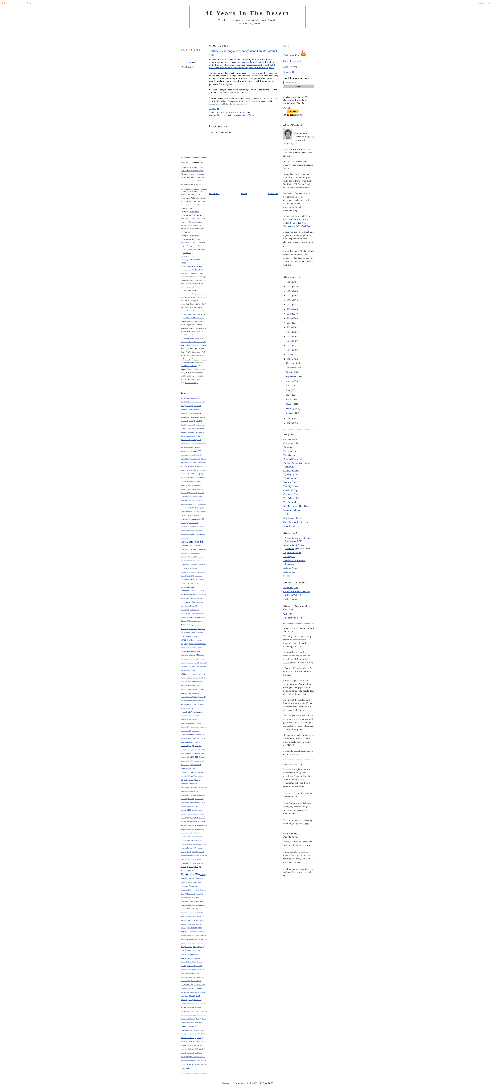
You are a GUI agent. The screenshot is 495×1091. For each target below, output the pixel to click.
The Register (289, 556)
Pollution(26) (184, 878)
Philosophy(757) (186, 863)
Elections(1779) (187, 594)
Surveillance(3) (198, 1000)
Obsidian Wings (290, 490)
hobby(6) (196, 697)
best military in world (189, 366)
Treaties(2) (202, 1030)
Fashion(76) (196, 636)
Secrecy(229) (185, 962)
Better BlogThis (290, 587)
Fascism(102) (188, 636)
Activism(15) (189, 406)
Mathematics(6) (194, 791)
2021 (289, 304)
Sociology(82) (191, 977)
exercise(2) (196, 625)
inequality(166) (185, 719)
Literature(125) (200, 776)
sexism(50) (199, 966)
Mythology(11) (201, 817)
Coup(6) (191, 545)
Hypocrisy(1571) (187, 712)
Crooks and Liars (291, 443)
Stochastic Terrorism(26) (187, 992)
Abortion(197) (185, 402)
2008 (289, 418)
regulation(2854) (195, 927)
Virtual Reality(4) (194, 1045)
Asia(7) (199, 440)
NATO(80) (189, 821)
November (291, 367)
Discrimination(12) (186, 579)
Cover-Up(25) (197, 545)
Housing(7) (184, 704)
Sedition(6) (200, 962)
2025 (289, 286)
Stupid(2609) (195, 996)
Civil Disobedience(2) (200, 504)
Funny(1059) (195, 655)
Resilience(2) (197, 935)
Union (251, 115)
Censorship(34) (185, 493)
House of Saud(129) (198, 700)
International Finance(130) (198, 734)
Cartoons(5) (184, 489)
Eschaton (287, 447)
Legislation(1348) (187, 772)
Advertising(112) (185, 409)
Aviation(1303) (195, 451)
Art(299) (198, 436)
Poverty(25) (184, 882)
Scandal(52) (184, 954)
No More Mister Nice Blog (296, 506)
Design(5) (193, 572)
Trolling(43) (184, 1034)
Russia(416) (188, 947)
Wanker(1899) (192, 1049)
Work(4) (183, 1068)
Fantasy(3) (193, 632)
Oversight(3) (198, 840)
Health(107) (184, 689)
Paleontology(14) (197, 844)
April (289, 399)
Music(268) (193, 817)
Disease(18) (194, 579)
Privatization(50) (191, 893)
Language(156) (197, 761)
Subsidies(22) (184, 1000)
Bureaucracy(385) (186, 477)
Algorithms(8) (184, 421)
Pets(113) (192, 859)
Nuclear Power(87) (199, 829)
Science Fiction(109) (194, 958)
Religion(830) (185, 932)
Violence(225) (185, 1045)
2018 (289, 318)
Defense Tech (289, 572)
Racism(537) (200, 916)
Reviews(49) (190, 939)
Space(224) (184, 984)
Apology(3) (184, 432)
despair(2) (199, 572)
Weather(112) (198, 1053)
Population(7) (199, 878)
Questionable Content (293, 518)
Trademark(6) (199, 1022)
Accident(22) (201, 402)
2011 (289, 350)
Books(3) (199, 466)
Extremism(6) (184, 629)
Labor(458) (189, 761)
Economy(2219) (187, 591)
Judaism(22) (198, 753)
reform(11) (198, 924)
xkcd (285, 514)
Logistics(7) (192, 780)
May (288, 395)
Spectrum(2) (184, 988)
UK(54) (195, 1034)
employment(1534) (188, 602)
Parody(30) (184, 852)
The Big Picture (290, 486)
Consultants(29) (194, 526)
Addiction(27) (197, 406)
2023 (289, 295)
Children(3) (198, 500)
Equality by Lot (290, 474)
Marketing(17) (194, 787)
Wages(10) (183, 1049)
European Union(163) (196, 621)
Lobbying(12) (184, 780)
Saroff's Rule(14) (191, 950)
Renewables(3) (193, 931)
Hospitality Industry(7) (187, 700)
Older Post (273, 193)
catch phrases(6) (192, 489)
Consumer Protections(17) (196, 530)
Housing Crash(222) (193, 704)
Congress (221, 115)
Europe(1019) (186, 621)
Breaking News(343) (193, 470)
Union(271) (201, 1034)
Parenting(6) (200, 848)
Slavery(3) (183, 969)
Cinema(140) (190, 504)
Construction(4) (185, 526)
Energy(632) (194, 606)
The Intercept (289, 451)
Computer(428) (185, 519)
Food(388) (199, 640)
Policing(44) (191, 870)
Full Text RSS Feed (292, 617)
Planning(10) (198, 867)
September (291, 376)
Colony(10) (189, 511)
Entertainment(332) (187, 613)
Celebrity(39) (199, 489)
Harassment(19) (192, 685)
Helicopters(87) (202, 689)
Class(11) (183, 511)
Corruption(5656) (192, 541)
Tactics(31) (189, 1003)
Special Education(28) (199, 984)
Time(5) (193, 1018)
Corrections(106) (185, 538)
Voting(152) (203, 1045)
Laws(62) (194, 768)
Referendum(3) (191, 924)
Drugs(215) (191, 587)
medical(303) (195, 795)
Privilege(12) (200, 893)
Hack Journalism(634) (195, 682)
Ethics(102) (202, 617)
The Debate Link (291, 498)
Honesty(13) (203, 697)
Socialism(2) (196, 973)
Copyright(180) (201, 534)
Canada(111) (199, 481)
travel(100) (196, 1030)
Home (244, 193)
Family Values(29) (185, 632)
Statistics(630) (200, 988)
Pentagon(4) (191, 855)
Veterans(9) (191, 1041)
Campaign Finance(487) (188, 481)
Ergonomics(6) (184, 617)
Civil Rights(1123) (187, 508)
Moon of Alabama (291, 510)
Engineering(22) (185, 610)
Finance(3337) (188, 639)
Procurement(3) (185, 897)
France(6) (199, 647)
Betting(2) (203, 458)
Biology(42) (184, 466)
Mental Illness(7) (199, 799)
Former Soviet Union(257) (189, 647)
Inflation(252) (193, 719)
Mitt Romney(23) (199, 814)
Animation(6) (184, 424)
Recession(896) (200, 920)
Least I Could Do (291, 526)
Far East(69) (200, 632)
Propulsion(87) (200, 901)
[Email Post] (248, 112)
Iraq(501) (190, 742)
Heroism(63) (184, 693)
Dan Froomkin (290, 502)
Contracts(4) (193, 534)
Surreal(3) (191, 1000)
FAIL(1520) (193, 629)
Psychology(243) (194, 905)
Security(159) (192, 962)
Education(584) (199, 591)
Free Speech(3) (192, 651)
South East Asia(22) (196, 981)
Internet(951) (196, 738)
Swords (286, 575)
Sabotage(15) (196, 947)
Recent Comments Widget (191, 383)
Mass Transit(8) (185, 791)
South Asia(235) (186, 981)
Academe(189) (194, 402)
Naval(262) (202, 821)
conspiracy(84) (184, 523)
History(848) (185, 697)
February (290, 408)
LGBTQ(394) (199, 772)
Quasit (191, 167)
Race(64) (194, 916)
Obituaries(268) (185, 836)
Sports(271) (191, 988)
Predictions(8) (184, 886)
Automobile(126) (185, 451)
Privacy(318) (198, 890)
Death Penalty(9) (191, 560)
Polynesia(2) (191, 878)
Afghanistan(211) (195, 409)
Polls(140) (203, 875)
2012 (289, 345)
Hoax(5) (191, 697)
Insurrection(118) (195, 727)
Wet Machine (289, 455)
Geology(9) (192, 666)
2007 (289, 423)
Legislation (241, 115)
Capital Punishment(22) (187, 485)
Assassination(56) (185, 443)
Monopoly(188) (185, 817)
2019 (289, 313)
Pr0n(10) (190, 882)
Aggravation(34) (197, 413)
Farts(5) (183, 636)
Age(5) (190, 413)
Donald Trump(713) (187, 583)
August (289, 381)
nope (183, 194)
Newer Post (214, 193)
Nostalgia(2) (190, 829)
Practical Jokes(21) (197, 882)
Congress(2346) (197, 519)
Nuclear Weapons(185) (186, 833)
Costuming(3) (184, 545)
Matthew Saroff (194, 212)
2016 (289, 327)
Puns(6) (183, 916)
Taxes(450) (203, 1003)
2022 (289, 300)
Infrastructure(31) (185, 723)
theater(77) (193, 1015)
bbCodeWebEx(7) (185, 458)
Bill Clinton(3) (193, 462)
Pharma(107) (198, 859)
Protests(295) (185, 905)
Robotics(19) (195, 943)
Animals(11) (199, 421)
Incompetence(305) (194, 715)
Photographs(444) (197, 863)
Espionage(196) (194, 617)
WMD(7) (197, 1064)
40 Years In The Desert (247, 13)
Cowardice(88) (184, 549)
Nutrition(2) (196, 833)
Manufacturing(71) (185, 787)
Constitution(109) (193, 523)
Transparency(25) (193, 1026)
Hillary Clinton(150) (193, 693)
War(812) (202, 1049)
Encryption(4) (199, 602)
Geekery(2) (183, 662)
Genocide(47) (203, 662)
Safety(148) (184, 950)
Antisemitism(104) (199, 428)
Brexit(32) (183, 474)
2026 (289, 282)
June (288, 390)
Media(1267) (185, 795)
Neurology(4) (199, 825)
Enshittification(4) (194, 610)
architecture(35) (200, 432)
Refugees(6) (184, 928)
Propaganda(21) (185, 901)
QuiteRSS (288, 613)
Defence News (290, 568)
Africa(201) (184, 413)
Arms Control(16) (190, 436)
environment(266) (198, 613)
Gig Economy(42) (185, 670)
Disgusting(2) (201, 579)
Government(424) (186, 678)
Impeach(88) (184, 715)
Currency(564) (192, 557)
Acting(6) (183, 406)
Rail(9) (182, 920)
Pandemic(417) (191, 848)
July (288, 385)
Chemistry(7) (191, 500)
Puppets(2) (188, 916)
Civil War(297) (199, 508)
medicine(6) (202, 795)
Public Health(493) (192, 909)
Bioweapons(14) (192, 466)
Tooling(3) (198, 1018)
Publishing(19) (192, 912)
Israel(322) (198, 746)
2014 (289, 336)
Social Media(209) (199, 969)
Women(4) (203, 1064)
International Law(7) (186, 738)
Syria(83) (183, 1003)
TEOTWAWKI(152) (186, 1011)
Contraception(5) (185, 534)
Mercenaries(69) (185, 802)
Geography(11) (184, 666)
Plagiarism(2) (190, 867)
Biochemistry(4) (202, 462)
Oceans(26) (194, 836)
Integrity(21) (203, 727)
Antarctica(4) (191, 424)
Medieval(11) (184, 799)
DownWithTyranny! (292, 459)
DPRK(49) (196, 583)
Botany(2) (183, 470)
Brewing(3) (202, 470)
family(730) (201, 629)
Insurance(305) (185, 727)
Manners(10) (193, 783)
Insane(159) (193, 723)
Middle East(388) (192, 806)
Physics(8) (183, 867)
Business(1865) (198, 477)
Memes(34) (191, 799)
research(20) (190, 935)
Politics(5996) (190, 874)
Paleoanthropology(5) (186, 844)
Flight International (292, 552)
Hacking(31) (184, 685)
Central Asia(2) (193, 493)
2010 (289, 354)
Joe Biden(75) (190, 749)
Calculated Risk (290, 494)
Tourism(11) (192, 1022)
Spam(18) (190, 984)
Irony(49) (191, 746)
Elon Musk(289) (191, 598)
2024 (289, 291)
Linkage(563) (191, 776)
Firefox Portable (291, 599)
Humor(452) (190, 708)
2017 (289, 322)
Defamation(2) (194, 564)
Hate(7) (198, 685)
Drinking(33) (184, 587)
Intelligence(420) (186, 731)
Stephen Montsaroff (195, 266)
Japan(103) (183, 749)
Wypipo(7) (188, 1068)
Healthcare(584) (192, 689)
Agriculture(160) (185, 417)
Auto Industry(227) (196, 447)
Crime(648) (192, 549)
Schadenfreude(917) (194, 954)
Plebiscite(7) (184, 870)
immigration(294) (199, 712)
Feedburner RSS (291, 55)
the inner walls (290, 439)
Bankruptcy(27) (185, 455)
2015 (289, 332)
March (289, 404)
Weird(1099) (185, 1057)
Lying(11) (197, 780)
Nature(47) (196, 821)
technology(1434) (187, 1007)
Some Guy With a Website (295, 522)
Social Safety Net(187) (187, 973)
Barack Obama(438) (195, 455)
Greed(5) (201, 678)
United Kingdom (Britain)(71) (188, 1038)
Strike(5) (196, 992)
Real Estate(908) (190, 920)
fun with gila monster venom (193, 318)
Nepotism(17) (192, 825)
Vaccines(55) (184, 1041)
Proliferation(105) (194, 897)
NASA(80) (183, 821)
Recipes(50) (184, 924)
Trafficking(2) (184, 1026)
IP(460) (203, 738)
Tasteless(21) (195, 1003)
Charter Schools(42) (186, 496)
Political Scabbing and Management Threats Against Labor (243, 53)
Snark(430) (190, 969)
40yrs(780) (184, 398)
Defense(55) (202, 564)
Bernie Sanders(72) (195, 458)
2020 (289, 309)
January (290, 413)
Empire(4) (199, 598)
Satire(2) (199, 950)
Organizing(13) (190, 840)
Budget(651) (199, 474)
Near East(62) (184, 825)
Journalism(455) (190, 753)
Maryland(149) (203, 787)
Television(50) (198, 1007)
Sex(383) (183, 966)
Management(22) (185, 783)
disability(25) (190, 575)
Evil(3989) (187, 624)
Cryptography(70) (195, 553)
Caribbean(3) (197, 485)
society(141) (184, 977)
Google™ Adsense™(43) (199, 674)
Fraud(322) (184, 651)
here (307, 823)
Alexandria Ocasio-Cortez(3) (197, 417)
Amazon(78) (192, 421)
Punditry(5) (200, 912)
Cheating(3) (195, 496)
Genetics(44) (190, 662)
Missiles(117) (191, 814)
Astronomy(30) (195, 443)
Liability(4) (184, 776)
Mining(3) (194, 810)
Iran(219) (184, 742)
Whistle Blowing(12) (196, 1060)
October (290, 372)
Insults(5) (199, 723)
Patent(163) (195, 852)
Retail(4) (203, 935)
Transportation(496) (187, 1030)
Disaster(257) (199, 575)
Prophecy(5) (192, 901)
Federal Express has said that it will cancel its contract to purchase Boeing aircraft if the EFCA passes (242, 66)
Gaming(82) (203, 659)
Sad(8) (202, 947)
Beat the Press (290, 482)
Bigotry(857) (185, 462)
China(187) (184, 504)
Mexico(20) (193, 802)
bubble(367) (190, 474)
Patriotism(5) (184, 855)
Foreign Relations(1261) (197, 644)
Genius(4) (196, 662)
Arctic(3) (183, 436)
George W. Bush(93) (201, 666)
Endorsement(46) (185, 606)
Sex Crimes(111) (191, 966)
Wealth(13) (183, 1053)
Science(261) (185, 958)
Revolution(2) (198, 939)
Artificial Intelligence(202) (189, 440)
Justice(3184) (194, 756)
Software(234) (200, 977)
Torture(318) (185, 1022)
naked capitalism (291, 470)
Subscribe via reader (292, 61)
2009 (289, 359)
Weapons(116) (190, 1053)
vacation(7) (200, 1038)
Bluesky (287, 72)
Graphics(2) (195, 678)
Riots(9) (189, 943)
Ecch (285, 66)
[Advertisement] (247, 35)
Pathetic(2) (201, 852)
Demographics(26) (185, 572)
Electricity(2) (197, 594)
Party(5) (189, 852)
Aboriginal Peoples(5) (194, 398)
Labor (231, 115)
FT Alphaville (289, 478)
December (291, 363)
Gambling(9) (195, 659)
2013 (289, 341)
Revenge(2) (184, 939)
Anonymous (192, 249)
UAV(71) (190, 1034)
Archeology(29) (191, 432)
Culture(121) (184, 557)
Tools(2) (204, 1018)
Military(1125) (186, 810)
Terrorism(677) (196, 1011)
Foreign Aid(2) (184, 644)
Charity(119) (201, 493)
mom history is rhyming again (192, 171)
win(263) (191, 1064)
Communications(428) (192, 515)
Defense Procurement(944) (189, 568)
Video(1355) (198, 1041)
